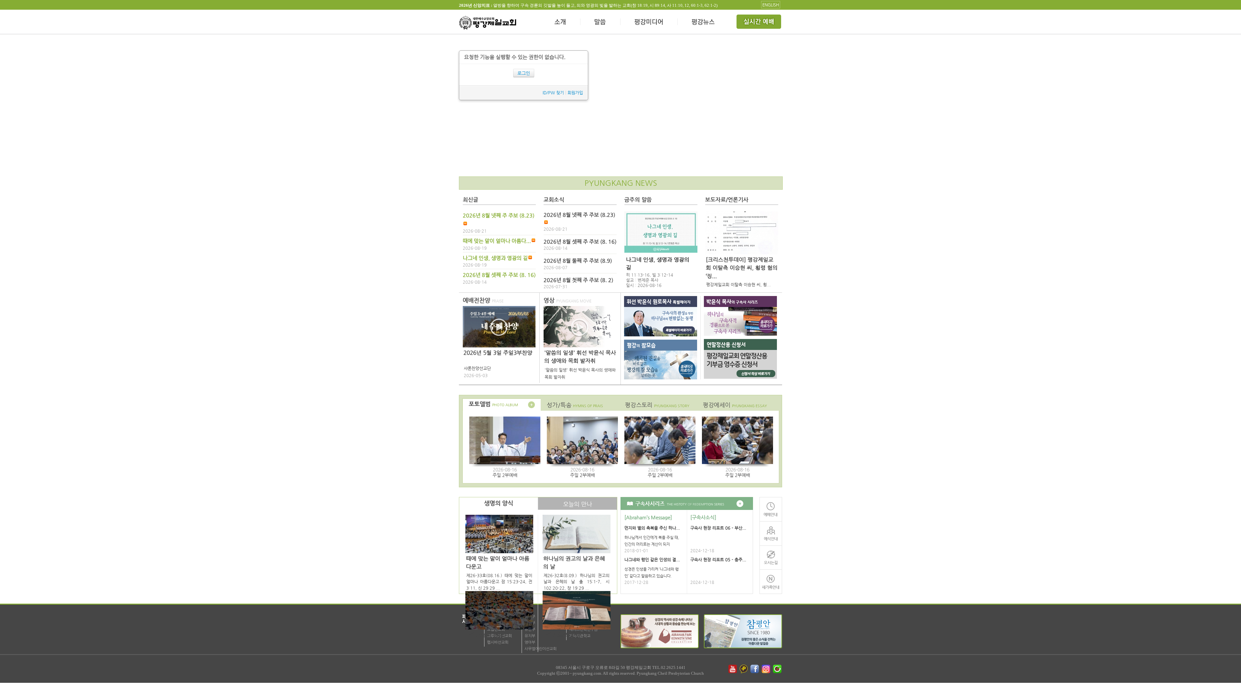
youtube (732, 669)
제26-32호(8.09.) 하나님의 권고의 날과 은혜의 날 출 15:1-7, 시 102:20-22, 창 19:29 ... (577, 581)
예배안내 (770, 509)
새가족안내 (770, 582)
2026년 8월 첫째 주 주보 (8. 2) (578, 280)
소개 (560, 23)
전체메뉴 (759, 23)
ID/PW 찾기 (553, 92)
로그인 (523, 73)
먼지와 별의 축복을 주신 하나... (652, 527)
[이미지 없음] (660, 232)
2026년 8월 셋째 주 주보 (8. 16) (499, 275)
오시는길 (770, 557)
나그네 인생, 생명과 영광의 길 (495, 258)
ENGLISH (770, 4)
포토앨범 (493, 404)
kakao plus (744, 669)
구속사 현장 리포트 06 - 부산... (718, 527)
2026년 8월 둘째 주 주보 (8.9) (578, 261)
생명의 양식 (498, 503)
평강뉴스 (703, 23)
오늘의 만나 (577, 504)
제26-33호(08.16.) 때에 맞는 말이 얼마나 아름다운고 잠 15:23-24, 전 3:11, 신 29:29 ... (499, 581)
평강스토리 (657, 405)
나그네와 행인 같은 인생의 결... (652, 559)
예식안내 (770, 533)
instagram (766, 669)
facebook (755, 669)
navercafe (778, 669)
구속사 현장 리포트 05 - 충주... (718, 559)
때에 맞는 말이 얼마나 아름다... (497, 241)
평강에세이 (735, 405)
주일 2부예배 (505, 475)
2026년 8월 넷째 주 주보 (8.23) (499, 215)
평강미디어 (649, 23)
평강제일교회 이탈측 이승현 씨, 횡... (738, 284)
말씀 (600, 23)
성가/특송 (575, 405)
